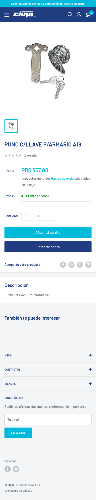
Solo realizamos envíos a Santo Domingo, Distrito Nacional (48, 3)
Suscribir (18, 433)
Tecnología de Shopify (18, 490)
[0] (88, 14)
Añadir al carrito (48, 232)
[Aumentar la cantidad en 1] (50, 216)
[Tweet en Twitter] (80, 264)
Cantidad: (11, 216)
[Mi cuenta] (79, 14)
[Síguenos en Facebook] (7, 469)
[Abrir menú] (6, 15)
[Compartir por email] (88, 264)
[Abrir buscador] (70, 14)
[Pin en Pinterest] (71, 264)
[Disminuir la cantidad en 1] (26, 216)
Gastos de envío (62, 178)
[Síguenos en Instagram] (16, 469)
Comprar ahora (48, 247)
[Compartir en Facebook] (63, 264)
